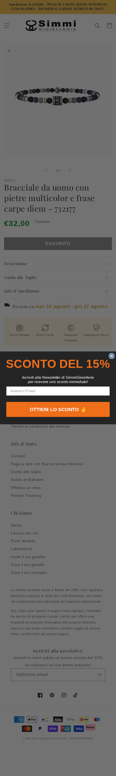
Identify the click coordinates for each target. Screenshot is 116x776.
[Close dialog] (111, 356)
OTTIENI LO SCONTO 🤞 (58, 409)
